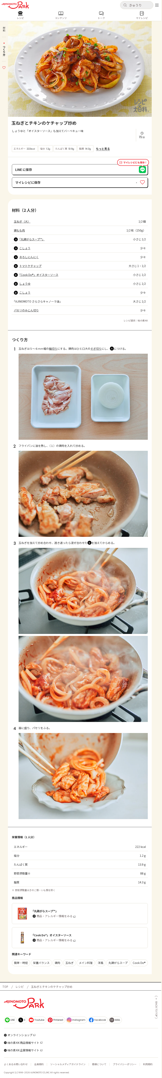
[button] (136, 5)
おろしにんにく (29, 257)
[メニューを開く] (156, 5)
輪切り (53, 349)
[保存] (4, 67)
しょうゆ (24, 284)
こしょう (24, 248)
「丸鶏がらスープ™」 (32, 239)
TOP (5, 987)
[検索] (125, 5)
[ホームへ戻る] (15, 5)
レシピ (19, 987)
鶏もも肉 (19, 230)
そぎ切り (96, 349)
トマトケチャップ (30, 266)
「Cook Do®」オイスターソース (38, 275)
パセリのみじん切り (26, 310)
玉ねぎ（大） (22, 221)
